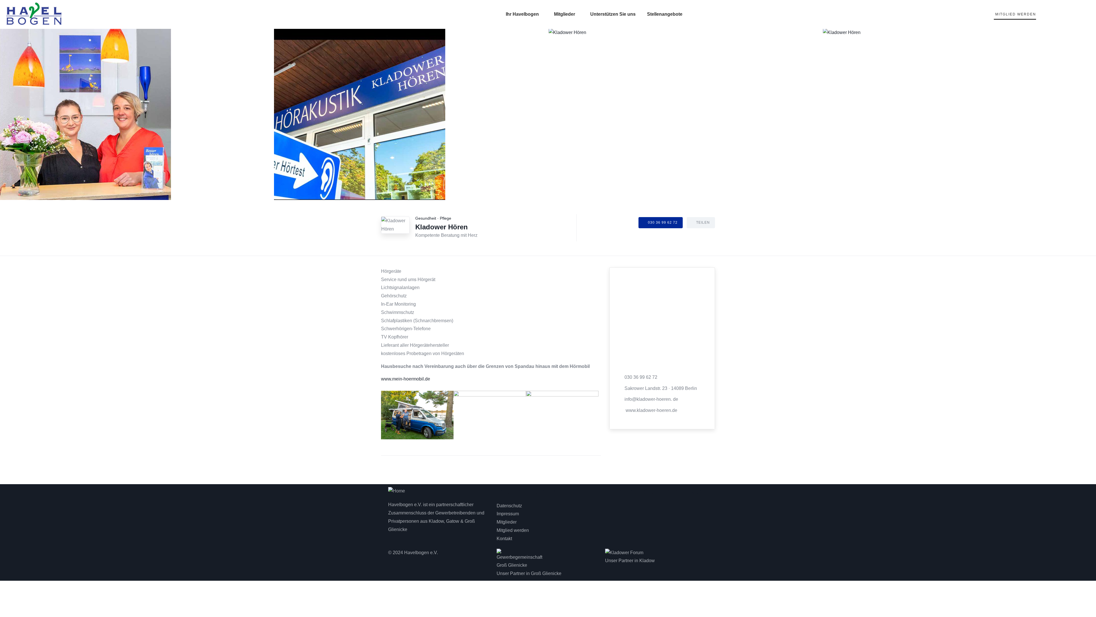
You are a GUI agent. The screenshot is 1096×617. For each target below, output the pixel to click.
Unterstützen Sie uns (613, 14)
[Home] (396, 491)
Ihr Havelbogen (522, 14)
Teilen (703, 223)
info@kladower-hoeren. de (651, 399)
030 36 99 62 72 (663, 223)
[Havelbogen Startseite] (34, 13)
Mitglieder (564, 14)
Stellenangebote (664, 14)
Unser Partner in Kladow (630, 560)
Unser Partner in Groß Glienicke (529, 573)
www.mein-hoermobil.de (405, 378)
